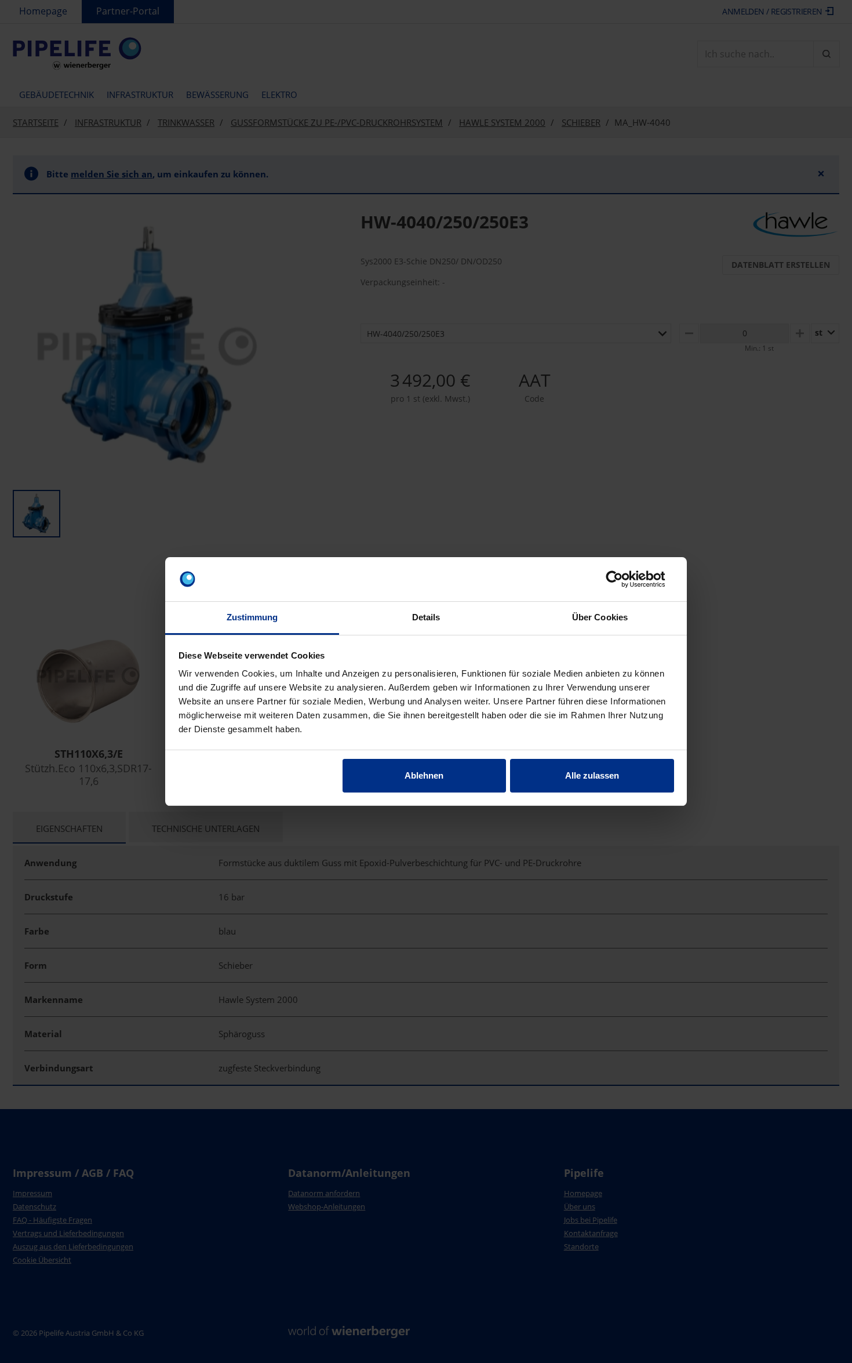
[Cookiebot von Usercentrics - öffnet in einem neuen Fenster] (623, 579)
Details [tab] (426, 617)
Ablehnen (424, 775)
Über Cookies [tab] (600, 617)
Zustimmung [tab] (252, 617)
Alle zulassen (592, 775)
